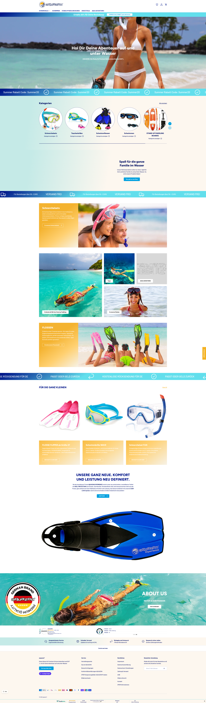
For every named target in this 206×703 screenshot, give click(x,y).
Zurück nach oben (103, 648)
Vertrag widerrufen (46, 668)
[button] (166, 4)
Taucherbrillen (77, 133)
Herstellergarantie (86, 661)
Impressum (120, 661)
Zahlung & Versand (122, 671)
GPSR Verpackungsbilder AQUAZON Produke (94, 675)
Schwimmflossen (103, 133)
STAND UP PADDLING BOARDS (71, 10)
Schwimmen (129, 133)
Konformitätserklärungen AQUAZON (91, 671)
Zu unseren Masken (114, 312)
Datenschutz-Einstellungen (125, 668)
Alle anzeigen (163, 103)
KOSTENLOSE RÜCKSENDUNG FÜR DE (81, 376)
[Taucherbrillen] (77, 119)
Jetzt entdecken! (154, 606)
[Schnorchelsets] (50, 119)
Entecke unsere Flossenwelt (52, 345)
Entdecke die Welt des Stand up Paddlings (55, 312)
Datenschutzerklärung (124, 664)
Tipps (109, 281)
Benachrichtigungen (87, 668)
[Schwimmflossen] (103, 119)
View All (164, 387)
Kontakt (119, 681)
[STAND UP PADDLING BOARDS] (155, 119)
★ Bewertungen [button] (204, 353)
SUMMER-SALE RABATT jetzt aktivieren (119, 14)
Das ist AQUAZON (86, 664)
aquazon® (45, 697)
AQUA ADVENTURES (98, 10)
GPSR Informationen (123, 684)
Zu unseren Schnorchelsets (51, 225)
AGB (118, 675)
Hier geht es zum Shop (132, 179)
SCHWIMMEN (56, 10)
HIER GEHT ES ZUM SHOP (50, 460)
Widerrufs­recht (121, 678)
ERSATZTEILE (86, 10)
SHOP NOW (102, 496)
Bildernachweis (85, 678)
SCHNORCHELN (43, 10)
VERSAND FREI (12, 194)
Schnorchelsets (51, 133)
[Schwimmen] (129, 119)
